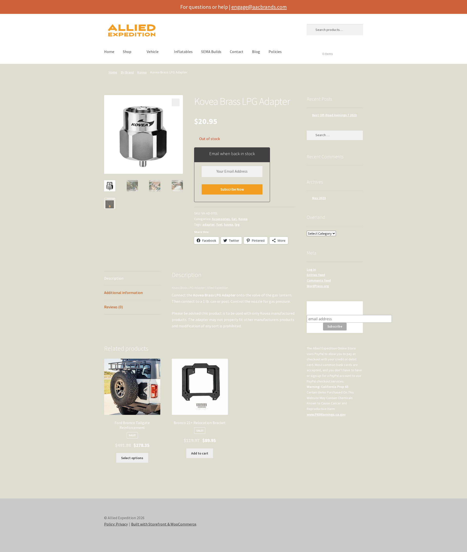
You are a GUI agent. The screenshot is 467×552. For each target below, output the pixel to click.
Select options (132, 458)
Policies (275, 51)
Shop (127, 51)
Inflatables (183, 51)
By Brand (127, 72)
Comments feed (319, 280)
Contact (236, 51)
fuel (219, 224)
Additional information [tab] (123, 292)
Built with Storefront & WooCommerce (163, 524)
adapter (208, 224)
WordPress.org (318, 286)
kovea (228, 224)
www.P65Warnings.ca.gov (326, 414)
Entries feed (316, 275)
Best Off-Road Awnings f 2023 (334, 115)
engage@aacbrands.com (259, 6)
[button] (176, 102)
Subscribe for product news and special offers (334, 308)
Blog (256, 51)
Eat (234, 219)
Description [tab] (114, 278)
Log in (311, 269)
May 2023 (319, 198)
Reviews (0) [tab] (113, 306)
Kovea (142, 72)
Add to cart (199, 453)
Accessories (221, 219)
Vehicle (153, 51)
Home (109, 51)
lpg (237, 224)
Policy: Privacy (116, 524)
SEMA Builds (211, 51)
